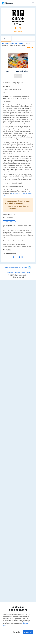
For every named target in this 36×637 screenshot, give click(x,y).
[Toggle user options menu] (33, 3)
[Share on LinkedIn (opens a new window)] (19, 257)
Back (31, 47)
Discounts (10, 221)
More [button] (15, 39)
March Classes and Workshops (13, 43)
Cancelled (18, 76)
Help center (10, 272)
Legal (28, 272)
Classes (6, 39)
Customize (16, 632)
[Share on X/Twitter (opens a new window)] (16, 257)
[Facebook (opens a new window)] (16, 27)
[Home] (7, 3)
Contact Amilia (20, 272)
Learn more (18, 31)
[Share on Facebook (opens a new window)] (13, 257)
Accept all (28, 632)
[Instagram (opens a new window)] (20, 27)
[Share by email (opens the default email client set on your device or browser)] (22, 257)
